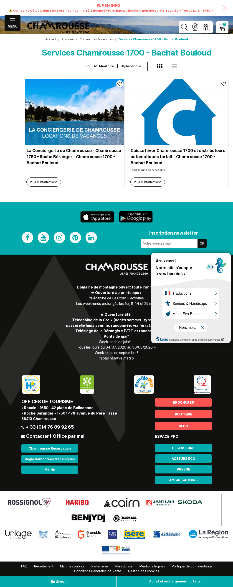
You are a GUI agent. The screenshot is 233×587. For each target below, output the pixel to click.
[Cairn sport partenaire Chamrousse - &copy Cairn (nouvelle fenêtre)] (121, 502)
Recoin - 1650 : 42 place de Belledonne (59, 407)
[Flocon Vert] (87, 384)
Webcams (195, 27)
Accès (206, 27)
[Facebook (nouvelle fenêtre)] (27, 237)
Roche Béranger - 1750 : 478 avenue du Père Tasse (70, 413)
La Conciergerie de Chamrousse (74, 156)
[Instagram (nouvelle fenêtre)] (59, 237)
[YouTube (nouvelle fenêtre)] (43, 237)
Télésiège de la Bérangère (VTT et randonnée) (117, 331)
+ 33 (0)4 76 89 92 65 (49, 427)
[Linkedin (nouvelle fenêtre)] (91, 237)
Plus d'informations (43, 182)
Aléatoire (106, 66)
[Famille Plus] (144, 384)
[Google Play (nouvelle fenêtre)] (136, 217)
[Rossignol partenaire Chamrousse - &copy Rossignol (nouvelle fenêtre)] (29, 502)
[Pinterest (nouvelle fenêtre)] (75, 237)
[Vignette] (159, 66)
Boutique (183, 414)
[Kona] (125, 518)
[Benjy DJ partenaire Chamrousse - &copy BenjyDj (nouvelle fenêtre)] (88, 518)
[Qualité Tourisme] (202, 384)
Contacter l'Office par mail (56, 436)
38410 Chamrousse (38, 418)
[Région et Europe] (116, 550)
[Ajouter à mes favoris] (119, 83)
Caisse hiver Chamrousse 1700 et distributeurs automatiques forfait (178, 156)
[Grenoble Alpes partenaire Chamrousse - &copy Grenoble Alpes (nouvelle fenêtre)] (89, 534)
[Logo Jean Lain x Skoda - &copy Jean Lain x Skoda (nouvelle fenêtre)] (174, 502)
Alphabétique (131, 66)
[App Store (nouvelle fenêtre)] (97, 217)
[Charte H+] (31, 384)
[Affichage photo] (174, 66)
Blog (183, 426)
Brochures (183, 402)
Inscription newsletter (173, 233)
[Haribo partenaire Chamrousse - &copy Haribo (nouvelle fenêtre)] (77, 502)
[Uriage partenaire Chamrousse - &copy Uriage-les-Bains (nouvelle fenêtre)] (18, 534)
